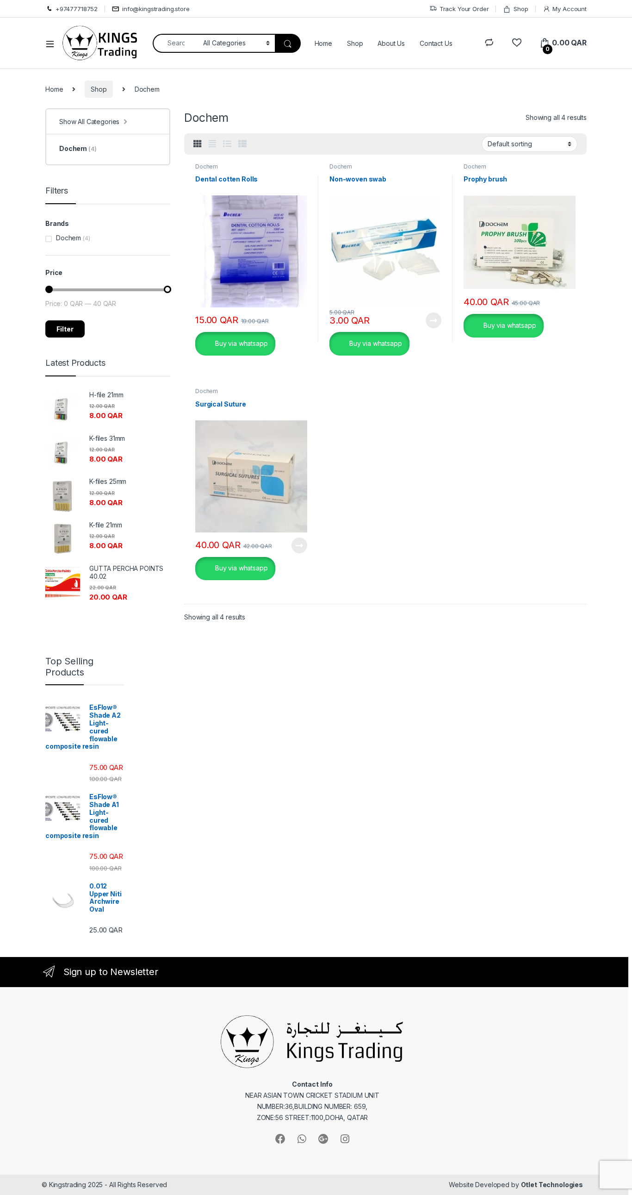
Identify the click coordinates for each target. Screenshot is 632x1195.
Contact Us (436, 43)
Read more (433, 320)
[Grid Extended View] (212, 144)
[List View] (227, 144)
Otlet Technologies (552, 1185)
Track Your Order (464, 9)
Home (323, 43)
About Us (391, 43)
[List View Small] (242, 144)
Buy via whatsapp (240, 343)
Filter (65, 329)
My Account (569, 9)
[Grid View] (197, 144)
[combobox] (175, 43)
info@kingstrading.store (156, 9)
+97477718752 (77, 9)
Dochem (206, 166)
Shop (521, 9)
